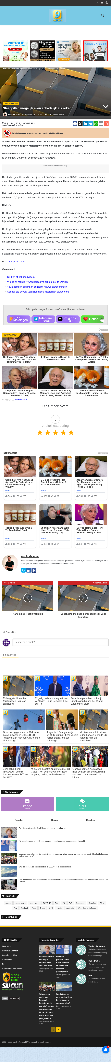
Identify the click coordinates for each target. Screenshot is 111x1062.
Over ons (6, 946)
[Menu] (8, 16)
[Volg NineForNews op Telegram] (43, 319)
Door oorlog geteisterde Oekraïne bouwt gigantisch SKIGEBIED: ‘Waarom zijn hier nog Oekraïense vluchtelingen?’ (21, 736)
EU (63, 903)
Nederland (80, 903)
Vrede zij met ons (96, 946)
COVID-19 (47, 903)
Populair (19, 820)
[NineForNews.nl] (55, 15)
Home (7, 69)
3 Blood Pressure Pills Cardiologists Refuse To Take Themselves (91, 393)
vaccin (59, 908)
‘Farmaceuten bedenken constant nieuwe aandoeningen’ (37, 286)
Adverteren (7, 960)
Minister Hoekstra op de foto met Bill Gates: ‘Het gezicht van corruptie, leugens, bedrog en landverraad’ (50, 772)
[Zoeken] (102, 16)
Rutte (34, 908)
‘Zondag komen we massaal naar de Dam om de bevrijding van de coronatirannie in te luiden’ (88, 773)
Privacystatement (10, 951)
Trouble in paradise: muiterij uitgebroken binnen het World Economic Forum (86, 701)
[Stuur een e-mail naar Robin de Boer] (23, 572)
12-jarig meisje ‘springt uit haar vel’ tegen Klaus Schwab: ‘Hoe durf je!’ (51, 701)
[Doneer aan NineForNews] (92, 319)
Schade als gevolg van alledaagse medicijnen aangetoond (38, 291)
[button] (19, 319)
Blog (4, 964)
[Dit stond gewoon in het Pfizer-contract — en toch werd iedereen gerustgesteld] (9, 845)
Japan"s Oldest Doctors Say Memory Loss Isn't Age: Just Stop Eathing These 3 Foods (55, 393)
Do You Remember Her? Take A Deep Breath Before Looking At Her (91, 359)
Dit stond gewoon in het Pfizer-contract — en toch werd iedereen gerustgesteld (52, 841)
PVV (15, 908)
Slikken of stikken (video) (21, 277)
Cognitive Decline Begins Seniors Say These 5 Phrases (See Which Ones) (19, 393)
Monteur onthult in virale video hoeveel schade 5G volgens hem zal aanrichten (93, 736)
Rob (90, 975)
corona (8, 903)
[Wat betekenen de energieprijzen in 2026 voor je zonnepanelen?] (9, 871)
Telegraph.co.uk (17, 261)
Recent (54, 820)
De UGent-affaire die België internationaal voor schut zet (42, 828)
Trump (42, 908)
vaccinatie (70, 908)
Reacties (90, 820)
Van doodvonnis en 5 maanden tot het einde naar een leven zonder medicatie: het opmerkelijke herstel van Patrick (63, 881)
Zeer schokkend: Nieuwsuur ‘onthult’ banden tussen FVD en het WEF (15, 773)
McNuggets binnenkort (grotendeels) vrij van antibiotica (15, 701)
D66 (56, 903)
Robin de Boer (14, 114)
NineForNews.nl (20, 400)
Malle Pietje (94, 961)
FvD (70, 903)
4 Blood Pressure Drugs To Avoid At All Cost (55, 358)
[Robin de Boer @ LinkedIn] (28, 572)
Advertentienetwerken (12, 969)
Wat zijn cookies (9, 955)
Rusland (24, 908)
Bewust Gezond (18, 69)
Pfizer (102, 903)
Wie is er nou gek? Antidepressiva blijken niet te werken (37, 282)
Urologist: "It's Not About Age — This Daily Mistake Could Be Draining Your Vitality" (19, 359)
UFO (51, 908)
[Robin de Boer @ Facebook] (34, 572)
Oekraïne (92, 903)
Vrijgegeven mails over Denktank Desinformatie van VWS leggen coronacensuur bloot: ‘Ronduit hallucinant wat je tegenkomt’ (63, 855)
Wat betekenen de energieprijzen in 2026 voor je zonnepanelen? (45, 867)
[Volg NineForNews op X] (68, 319)
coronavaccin (20, 903)
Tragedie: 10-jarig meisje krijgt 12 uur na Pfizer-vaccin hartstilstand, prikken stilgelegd (62, 736)
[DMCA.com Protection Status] (18, 999)
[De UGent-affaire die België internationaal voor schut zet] (9, 832)
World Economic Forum (87, 908)
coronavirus (34, 903)
